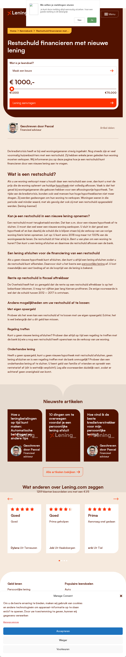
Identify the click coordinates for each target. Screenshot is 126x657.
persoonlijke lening (93, 263)
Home (13, 30)
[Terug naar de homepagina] (19, 13)
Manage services (11, 622)
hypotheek (62, 185)
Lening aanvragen (24, 103)
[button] (121, 596)
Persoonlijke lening (19, 589)
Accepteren (63, 631)
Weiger (63, 640)
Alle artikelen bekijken (60, 472)
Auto (68, 589)
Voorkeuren (63, 649)
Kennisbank (26, 30)
